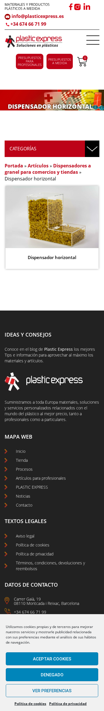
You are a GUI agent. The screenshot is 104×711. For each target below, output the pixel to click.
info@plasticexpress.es (37, 16)
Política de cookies (30, 703)
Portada (14, 165)
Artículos (38, 165)
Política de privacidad (68, 703)
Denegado (52, 674)
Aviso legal (25, 536)
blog (33, 349)
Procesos (24, 469)
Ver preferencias (52, 690)
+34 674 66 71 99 (28, 24)
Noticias (23, 496)
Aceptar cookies (52, 659)
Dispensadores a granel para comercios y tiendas (48, 169)
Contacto (24, 505)
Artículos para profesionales (41, 478)
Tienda (22, 460)
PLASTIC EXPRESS (32, 487)
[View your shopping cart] (82, 65)
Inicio (20, 451)
